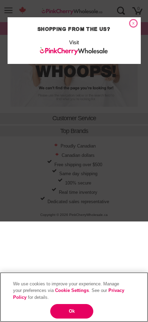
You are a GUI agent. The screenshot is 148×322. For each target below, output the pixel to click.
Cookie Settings (72, 290)
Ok (72, 311)
